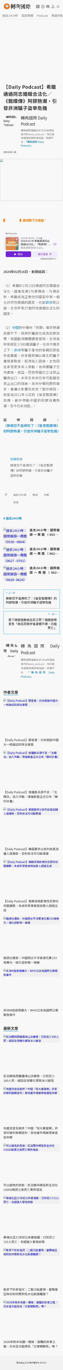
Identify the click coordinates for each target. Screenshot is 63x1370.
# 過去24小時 (12, 518)
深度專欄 (27, 15)
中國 (46, 494)
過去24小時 (10, 15)
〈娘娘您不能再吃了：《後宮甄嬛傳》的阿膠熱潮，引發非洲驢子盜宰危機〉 (31, 428)
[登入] (53, 6)
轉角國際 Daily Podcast (34, 121)
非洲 (15, 502)
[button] (37, 6)
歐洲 (35, 494)
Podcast (42, 15)
